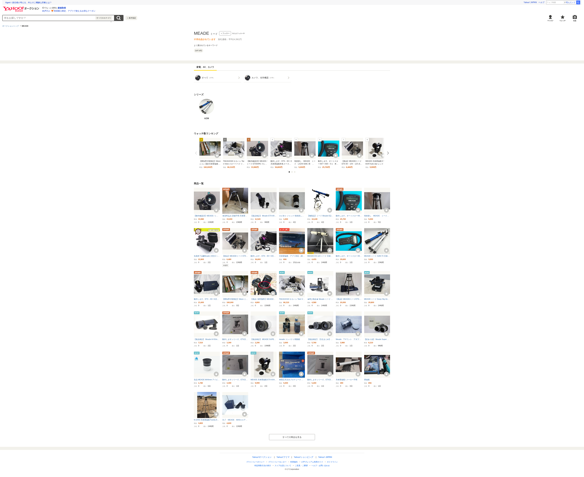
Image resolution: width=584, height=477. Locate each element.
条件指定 (131, 18)
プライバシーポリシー (255, 462)
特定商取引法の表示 (262, 466)
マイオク (550, 20)
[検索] (578, 2)
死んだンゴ (570, 2)
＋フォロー (225, 33)
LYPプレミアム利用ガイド (312, 462)
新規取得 (62, 8)
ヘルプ (541, 2)
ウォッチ (563, 20)
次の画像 (387, 153)
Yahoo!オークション (262, 457)
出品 (574, 20)
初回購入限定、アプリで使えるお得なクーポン (75, 11)
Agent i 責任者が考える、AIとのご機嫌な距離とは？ (28, 2)
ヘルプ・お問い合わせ (320, 466)
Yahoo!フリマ (283, 457)
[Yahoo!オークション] (21, 7)
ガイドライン (332, 462)
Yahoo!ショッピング (303, 457)
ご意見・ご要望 (301, 466)
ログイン (46, 11)
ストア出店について (283, 466)
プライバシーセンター (277, 462)
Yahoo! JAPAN (530, 2)
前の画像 (196, 153)
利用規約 (294, 462)
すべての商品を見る (292, 437)
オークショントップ (10, 26)
